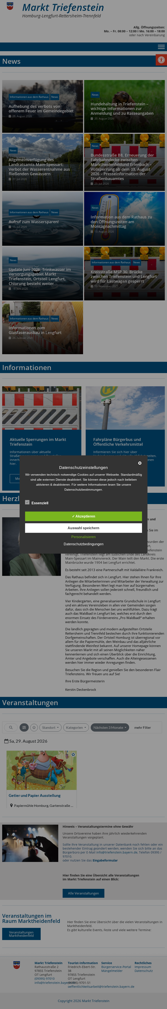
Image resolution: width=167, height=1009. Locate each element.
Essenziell (40, 503)
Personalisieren (83, 537)
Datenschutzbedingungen (84, 544)
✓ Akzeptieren (83, 516)
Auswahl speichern (83, 528)
